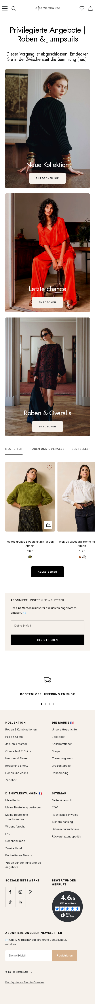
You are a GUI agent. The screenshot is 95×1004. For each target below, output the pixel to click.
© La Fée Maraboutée (16, 971)
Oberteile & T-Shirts (18, 751)
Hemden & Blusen (16, 758)
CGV (55, 807)
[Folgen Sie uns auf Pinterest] (30, 892)
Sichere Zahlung (62, 821)
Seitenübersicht (62, 800)
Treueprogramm (62, 758)
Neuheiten (14, 448)
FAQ (8, 833)
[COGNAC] (79, 557)
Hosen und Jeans (16, 773)
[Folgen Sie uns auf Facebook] (10, 892)
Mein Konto (12, 800)
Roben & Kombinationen (21, 729)
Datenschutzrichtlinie (65, 829)
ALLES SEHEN (47, 571)
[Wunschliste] (82, 8)
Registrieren (65, 955)
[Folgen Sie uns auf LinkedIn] (20, 902)
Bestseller (81, 448)
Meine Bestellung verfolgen (23, 807)
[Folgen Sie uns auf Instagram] (20, 892)
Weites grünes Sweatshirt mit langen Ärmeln (30, 544)
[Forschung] (13, 8)
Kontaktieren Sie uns (18, 855)
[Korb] (90, 8)
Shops (56, 751)
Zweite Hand (13, 848)
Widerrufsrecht (15, 826)
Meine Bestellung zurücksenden (16, 817)
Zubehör (10, 780)
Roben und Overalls (47, 448)
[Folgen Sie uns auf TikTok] (10, 902)
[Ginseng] (30, 557)
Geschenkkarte (15, 841)
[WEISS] (84, 557)
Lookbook (58, 736)
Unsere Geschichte (64, 729)
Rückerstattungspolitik (66, 836)
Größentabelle (61, 765)
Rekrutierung (60, 773)
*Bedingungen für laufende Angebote (23, 865)
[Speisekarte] (5, 8)
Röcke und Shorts (16, 765)
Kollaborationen (62, 744)
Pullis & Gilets (14, 736)
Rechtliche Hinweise (65, 814)
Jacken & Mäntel (16, 744)
